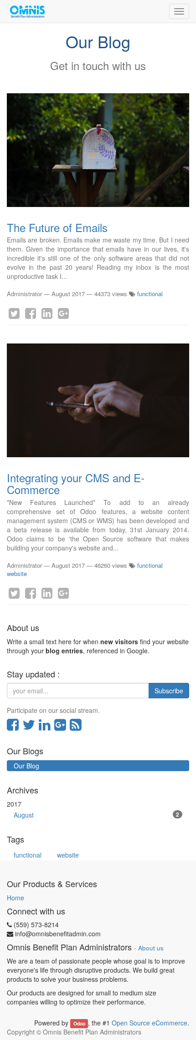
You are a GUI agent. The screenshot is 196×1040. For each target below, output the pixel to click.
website (17, 573)
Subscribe (169, 690)
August (96, 814)
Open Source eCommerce (149, 1022)
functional (150, 293)
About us (151, 948)
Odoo (79, 1023)
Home (15, 897)
